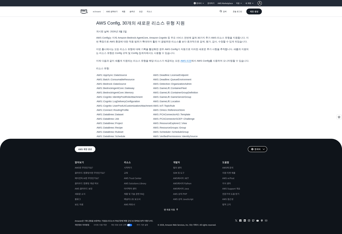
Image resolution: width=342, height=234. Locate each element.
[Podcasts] (262, 220)
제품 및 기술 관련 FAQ (134, 193)
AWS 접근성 (227, 199)
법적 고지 (226, 204)
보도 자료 (79, 204)
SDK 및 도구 (178, 172)
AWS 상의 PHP (180, 193)
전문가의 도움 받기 (230, 193)
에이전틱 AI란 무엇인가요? (87, 178)
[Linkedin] (245, 220)
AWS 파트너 (129, 204)
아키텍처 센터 (130, 188)
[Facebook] (240, 220)
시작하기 (128, 167)
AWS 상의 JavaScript (183, 199)
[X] (236, 220)
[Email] (266, 220)
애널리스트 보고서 (132, 199)
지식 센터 (226, 183)
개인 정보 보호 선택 (119, 224)
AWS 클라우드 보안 (83, 188)
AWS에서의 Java (181, 188)
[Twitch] (253, 220)
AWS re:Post (228, 178)
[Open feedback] (339, 117)
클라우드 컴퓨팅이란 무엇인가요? (90, 172)
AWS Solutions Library (135, 183)
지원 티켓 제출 (228, 172)
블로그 (78, 199)
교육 (126, 172)
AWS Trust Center (132, 178)
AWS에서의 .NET (181, 178)
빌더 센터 (177, 167)
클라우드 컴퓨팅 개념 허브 (86, 183)
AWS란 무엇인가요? (84, 167)
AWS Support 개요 (231, 188)
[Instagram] (249, 220)
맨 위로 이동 (169, 209)
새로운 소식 (80, 193)
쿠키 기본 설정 (142, 224)
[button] (112, 11)
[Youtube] (257, 220)
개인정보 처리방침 (82, 224)
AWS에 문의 (227, 167)
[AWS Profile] (260, 3)
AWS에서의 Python (182, 183)
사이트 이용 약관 (100, 224)
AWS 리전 (185, 61)
